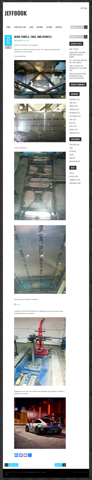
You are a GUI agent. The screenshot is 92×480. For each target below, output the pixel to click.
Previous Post (13, 465)
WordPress (31, 472)
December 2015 (74, 112)
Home (8, 27)
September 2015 (75, 116)
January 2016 (74, 109)
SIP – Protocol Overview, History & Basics (78, 61)
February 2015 (74, 133)
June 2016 (72, 102)
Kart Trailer (73, 49)
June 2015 (72, 119)
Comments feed (74, 180)
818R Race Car (20, 27)
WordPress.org (75, 183)
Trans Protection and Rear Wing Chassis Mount (77, 54)
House (71, 154)
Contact (58, 27)
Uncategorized (74, 161)
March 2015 (73, 129)
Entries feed (73, 176)
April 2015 (73, 126)
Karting (72, 158)
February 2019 (74, 99)
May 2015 (72, 123)
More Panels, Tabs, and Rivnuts (33, 37)
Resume (40, 27)
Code (31, 27)
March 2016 (73, 106)
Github (49, 27)
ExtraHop (72, 151)
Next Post (58, 465)
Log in (71, 173)
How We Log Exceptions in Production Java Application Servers (77, 75)
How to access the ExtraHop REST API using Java (78, 68)
